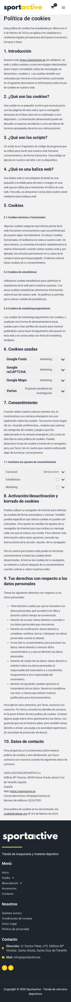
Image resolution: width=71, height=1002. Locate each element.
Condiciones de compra (17, 918)
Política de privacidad (15, 929)
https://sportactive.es (32, 59)
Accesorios (9, 888)
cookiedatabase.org (15, 813)
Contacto (8, 894)
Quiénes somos (12, 913)
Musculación (10, 883)
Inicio (5, 872)
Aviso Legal (9, 924)
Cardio (6, 878)
